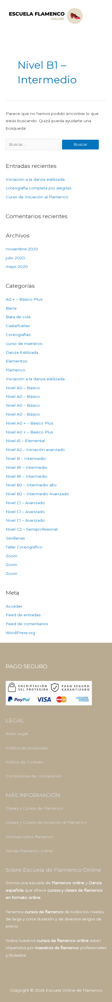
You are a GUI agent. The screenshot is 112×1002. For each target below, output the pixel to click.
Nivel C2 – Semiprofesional (31, 529)
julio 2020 (15, 258)
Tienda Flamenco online (29, 851)
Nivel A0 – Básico (23, 396)
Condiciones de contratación (34, 776)
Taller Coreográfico (24, 547)
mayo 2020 (17, 266)
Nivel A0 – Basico (23, 387)
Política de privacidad (26, 748)
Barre (11, 308)
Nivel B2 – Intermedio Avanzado (37, 494)
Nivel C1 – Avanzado (25, 502)
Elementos (16, 361)
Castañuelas (18, 325)
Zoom (11, 556)
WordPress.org (20, 632)
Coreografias (18, 334)
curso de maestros (24, 343)
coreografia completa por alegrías (38, 188)
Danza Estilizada (22, 352)
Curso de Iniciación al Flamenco (37, 197)
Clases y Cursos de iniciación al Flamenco (46, 822)
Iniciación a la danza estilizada (35, 179)
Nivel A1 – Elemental (25, 440)
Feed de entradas (23, 615)
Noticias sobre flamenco (29, 836)
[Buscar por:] (34, 144)
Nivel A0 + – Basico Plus (29, 423)
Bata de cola (18, 316)
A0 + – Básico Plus (24, 299)
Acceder (14, 606)
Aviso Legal (17, 733)
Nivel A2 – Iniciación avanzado (35, 449)
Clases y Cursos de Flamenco (34, 808)
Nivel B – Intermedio (26, 458)
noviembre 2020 (22, 249)
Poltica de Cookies (24, 762)
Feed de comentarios (27, 623)
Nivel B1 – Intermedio (26, 467)
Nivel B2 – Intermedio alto (31, 485)
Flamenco (15, 370)
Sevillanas (15, 538)
